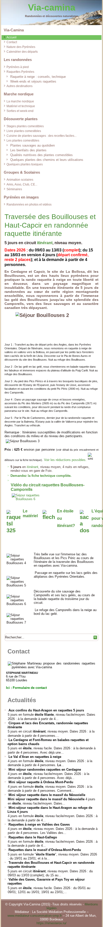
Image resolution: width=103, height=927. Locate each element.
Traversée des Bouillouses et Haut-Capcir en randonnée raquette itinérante (50, 225)
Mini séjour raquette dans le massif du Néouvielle (46, 795)
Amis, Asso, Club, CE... (21, 184)
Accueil (11, 37)
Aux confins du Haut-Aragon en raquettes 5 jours (46, 710)
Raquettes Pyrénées (20, 72)
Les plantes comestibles (22, 140)
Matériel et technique (20, 106)
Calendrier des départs (22, 51)
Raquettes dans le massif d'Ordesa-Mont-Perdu (44, 850)
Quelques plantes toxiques (24, 164)
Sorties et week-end (20, 111)
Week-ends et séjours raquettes (33, 81)
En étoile (65, 511)
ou (59, 518)
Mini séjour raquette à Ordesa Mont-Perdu (40, 782)
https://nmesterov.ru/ (51, 923)
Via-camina (51, 7)
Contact (11, 42)
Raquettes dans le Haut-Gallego (32, 837)
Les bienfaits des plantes (28, 150)
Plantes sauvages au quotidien (32, 145)
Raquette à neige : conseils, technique (38, 77)
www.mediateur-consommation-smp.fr (35, 915)
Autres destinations (19, 86)
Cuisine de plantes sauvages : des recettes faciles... (41, 136)
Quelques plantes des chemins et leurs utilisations (46, 160)
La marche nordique (20, 101)
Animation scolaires (19, 179)
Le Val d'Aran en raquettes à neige (34, 757)
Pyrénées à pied (17, 67)
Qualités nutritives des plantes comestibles (41, 155)
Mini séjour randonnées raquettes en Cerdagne (44, 769)
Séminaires (14, 189)
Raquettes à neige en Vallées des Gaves (39, 824)
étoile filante (44, 714)
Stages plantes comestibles (25, 126)
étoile (27, 748)
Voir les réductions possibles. (65, 460)
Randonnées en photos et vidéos (29, 204)
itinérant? (66, 525)
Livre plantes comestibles (23, 131)
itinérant (44, 243)
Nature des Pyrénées (20, 47)
